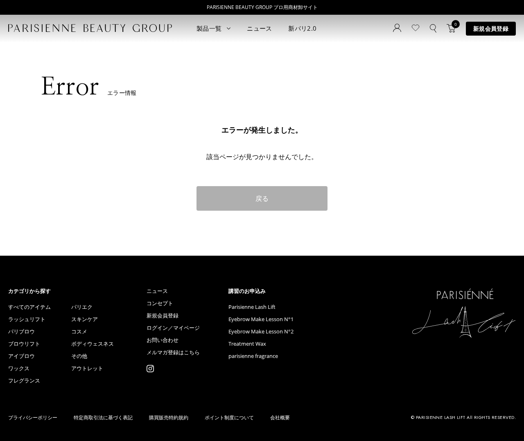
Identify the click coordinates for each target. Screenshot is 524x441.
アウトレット (87, 368)
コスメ (79, 331)
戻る (262, 198)
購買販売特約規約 (168, 418)
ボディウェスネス (92, 343)
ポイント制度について (229, 418)
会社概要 (280, 418)
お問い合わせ (162, 340)
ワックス (18, 368)
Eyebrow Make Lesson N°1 (261, 319)
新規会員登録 (490, 28)
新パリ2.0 (302, 28)
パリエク (82, 307)
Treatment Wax (247, 343)
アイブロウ (21, 356)
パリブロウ (21, 331)
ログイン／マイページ (173, 328)
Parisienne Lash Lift (252, 307)
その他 (79, 356)
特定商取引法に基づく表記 (103, 418)
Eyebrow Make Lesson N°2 (261, 331)
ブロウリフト (24, 343)
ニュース (259, 28)
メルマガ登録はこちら (173, 352)
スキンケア (84, 319)
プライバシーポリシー (32, 418)
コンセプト (160, 303)
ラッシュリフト (26, 319)
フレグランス (24, 380)
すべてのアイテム (29, 307)
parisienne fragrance (253, 356)
